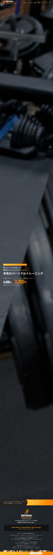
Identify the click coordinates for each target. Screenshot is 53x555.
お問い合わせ (46, 1)
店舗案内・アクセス (40, 1)
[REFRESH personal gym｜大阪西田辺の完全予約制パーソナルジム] (8, 2)
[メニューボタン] (49, 2)
